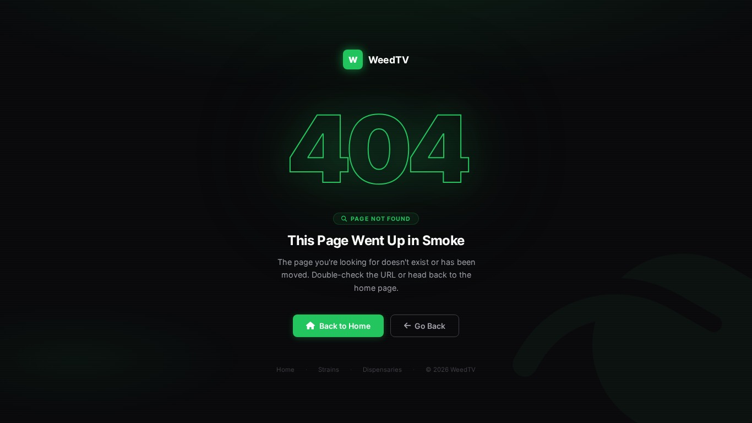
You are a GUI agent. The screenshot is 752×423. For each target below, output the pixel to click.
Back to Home (344, 325)
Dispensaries (382, 369)
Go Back (430, 325)
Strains (328, 369)
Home (285, 369)
